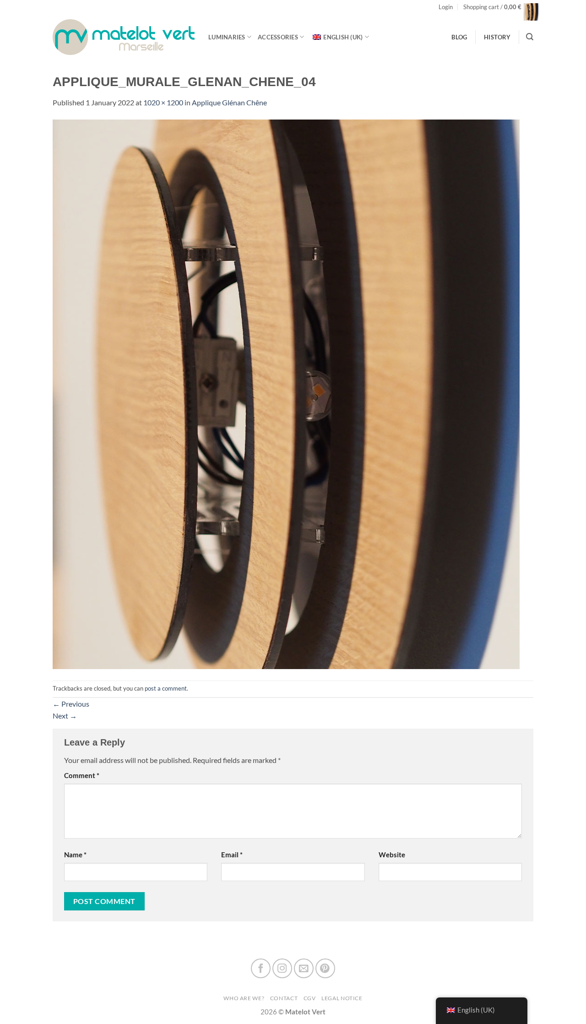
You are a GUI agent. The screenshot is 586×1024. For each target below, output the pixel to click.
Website (392, 855)
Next (65, 715)
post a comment (166, 688)
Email (232, 855)
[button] (446, 7)
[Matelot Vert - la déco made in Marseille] (124, 36)
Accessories (278, 37)
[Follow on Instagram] (282, 968)
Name (75, 855)
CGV (310, 998)
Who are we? (243, 998)
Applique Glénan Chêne (229, 102)
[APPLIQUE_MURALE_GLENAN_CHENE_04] (286, 393)
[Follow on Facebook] (261, 968)
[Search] (529, 37)
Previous (71, 703)
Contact (284, 998)
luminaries (226, 37)
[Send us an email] (304, 968)
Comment (81, 775)
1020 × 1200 (163, 102)
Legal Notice (342, 998)
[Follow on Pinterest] (325, 968)
